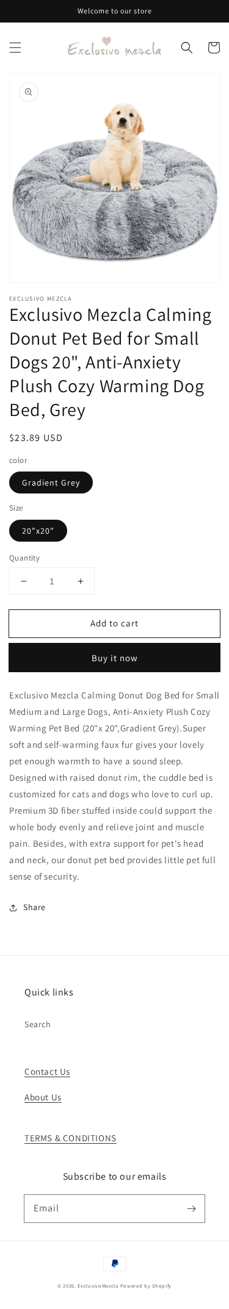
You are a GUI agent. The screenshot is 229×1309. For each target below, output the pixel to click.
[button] (15, 47)
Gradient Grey (51, 482)
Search (37, 1024)
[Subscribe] (191, 1208)
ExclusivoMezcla (98, 1285)
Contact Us (47, 1071)
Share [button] (34, 907)
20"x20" (38, 530)
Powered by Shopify (146, 1285)
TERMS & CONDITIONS (70, 1138)
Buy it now (115, 658)
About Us (43, 1097)
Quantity (24, 558)
